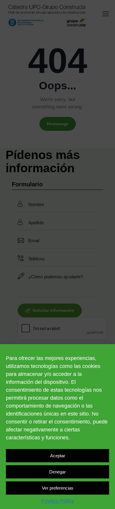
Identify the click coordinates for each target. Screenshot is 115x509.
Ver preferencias (57, 487)
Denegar (57, 471)
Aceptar (57, 455)
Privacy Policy (57, 501)
